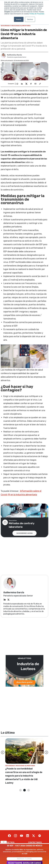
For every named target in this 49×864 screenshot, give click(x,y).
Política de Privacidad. (36, 14)
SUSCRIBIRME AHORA (24, 533)
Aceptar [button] (18, 19)
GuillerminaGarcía (14, 55)
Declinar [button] (30, 19)
